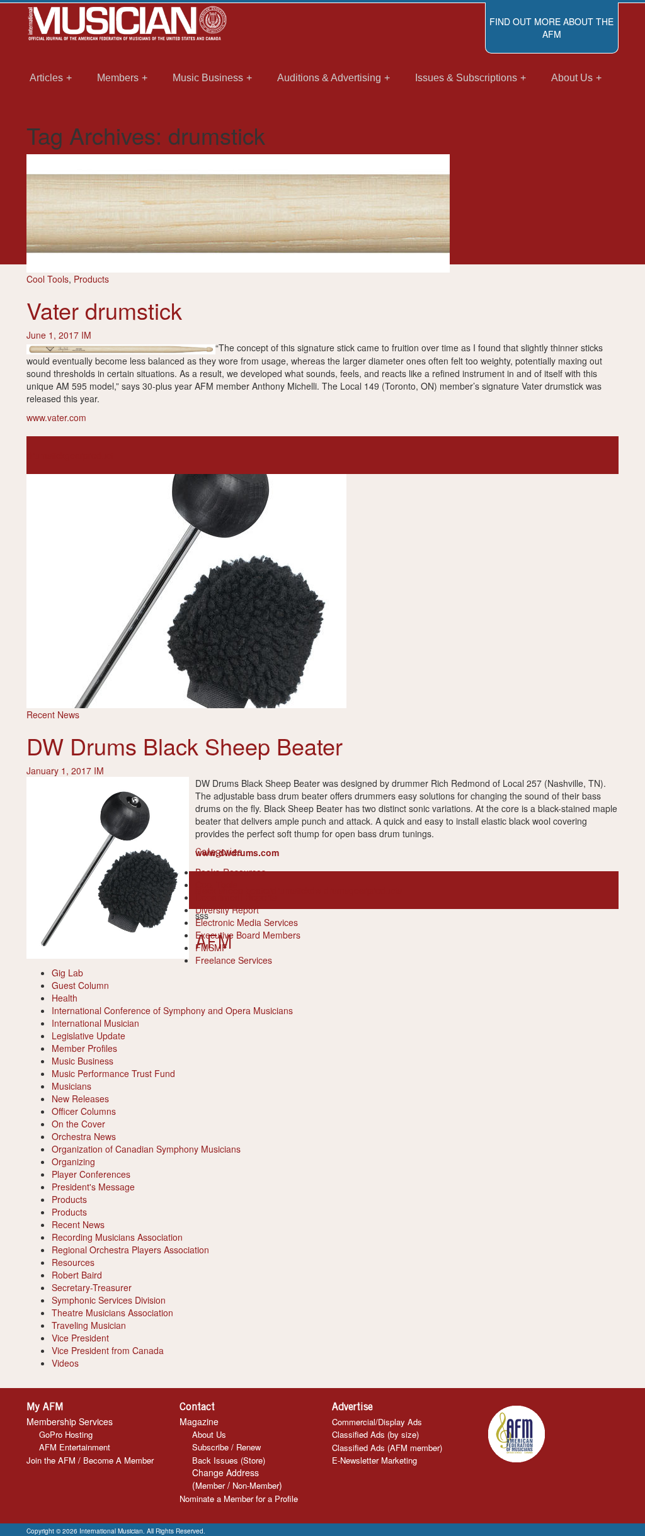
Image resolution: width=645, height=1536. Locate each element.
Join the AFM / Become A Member (90, 1460)
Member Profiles (84, 1048)
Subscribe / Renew (226, 1447)
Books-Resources (230, 872)
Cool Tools (47, 279)
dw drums (329, 890)
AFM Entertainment (74, 1447)
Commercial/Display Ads (377, 1422)
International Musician (95, 1023)
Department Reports (236, 897)
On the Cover (78, 1123)
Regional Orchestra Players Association (130, 1249)
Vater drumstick (104, 310)
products (384, 890)
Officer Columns (84, 1111)
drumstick (45, 455)
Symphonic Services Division (109, 1300)
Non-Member (255, 1485)
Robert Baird (77, 1274)
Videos (65, 1363)
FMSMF (211, 947)
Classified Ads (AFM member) (387, 1448)
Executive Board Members (247, 935)
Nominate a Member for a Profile (239, 1499)
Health (64, 997)
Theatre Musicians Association (112, 1312)
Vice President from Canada (108, 1350)
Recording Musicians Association (117, 1237)
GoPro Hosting (66, 1434)
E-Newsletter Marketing (374, 1460)
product (98, 455)
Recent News (52, 714)
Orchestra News (84, 1136)
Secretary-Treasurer (92, 1287)
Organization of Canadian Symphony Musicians (146, 1149)
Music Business (82, 1060)
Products (91, 279)
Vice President (80, 1337)
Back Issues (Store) (228, 1460)
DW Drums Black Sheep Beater (184, 746)
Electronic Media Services (246, 922)
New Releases (80, 1098)
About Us (209, 1434)
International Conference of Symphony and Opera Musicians (172, 1010)
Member (210, 1485)
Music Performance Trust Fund (113, 1073)
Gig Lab (67, 972)
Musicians (71, 1086)
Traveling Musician (89, 1325)
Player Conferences (91, 1174)
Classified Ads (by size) (375, 1434)
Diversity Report (227, 909)
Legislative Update (88, 1035)
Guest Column (80, 985)
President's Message (93, 1186)
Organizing (73, 1161)
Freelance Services (233, 960)
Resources (73, 1262)
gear (74, 455)
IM (86, 335)
